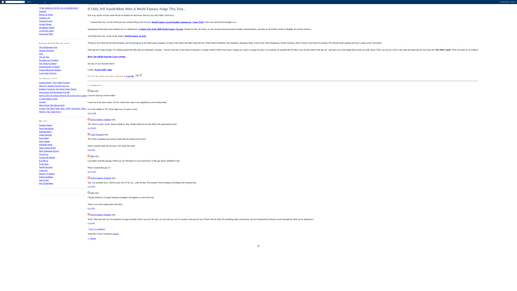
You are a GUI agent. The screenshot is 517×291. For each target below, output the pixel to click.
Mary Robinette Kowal (49, 151)
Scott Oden (44, 164)
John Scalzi (44, 180)
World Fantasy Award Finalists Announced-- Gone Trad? (177, 22)
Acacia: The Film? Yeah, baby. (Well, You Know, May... (63, 108)
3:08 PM (91, 150)
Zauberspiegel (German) (49, 67)
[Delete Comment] (96, 128)
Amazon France (46, 21)
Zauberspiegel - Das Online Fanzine (54, 83)
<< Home (92, 238)
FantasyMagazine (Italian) (50, 70)
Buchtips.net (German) (48, 60)
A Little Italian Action (48, 99)
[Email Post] (137, 76)
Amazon (42, 11)
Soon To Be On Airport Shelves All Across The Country (63, 95)
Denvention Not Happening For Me (54, 92)
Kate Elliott (44, 138)
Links (109, 70)
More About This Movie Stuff (51, 105)
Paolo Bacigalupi (46, 128)
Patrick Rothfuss (46, 177)
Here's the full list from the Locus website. (107, 57)
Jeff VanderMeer (46, 183)
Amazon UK (44, 18)
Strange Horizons (46, 50)
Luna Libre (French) (47, 73)
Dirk (92, 91)
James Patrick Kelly (47, 148)
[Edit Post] (141, 76)
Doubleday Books (47, 27)
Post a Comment (97, 229)
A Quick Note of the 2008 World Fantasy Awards (161, 29)
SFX (41, 54)
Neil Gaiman (44, 141)
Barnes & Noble (46, 14)
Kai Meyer (43, 161)
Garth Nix (43, 170)
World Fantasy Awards (135, 36)
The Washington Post (48, 47)
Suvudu (42, 102)
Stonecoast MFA (46, 34)
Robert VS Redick (47, 174)
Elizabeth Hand (45, 144)
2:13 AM (91, 223)
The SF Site (44, 57)
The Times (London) (48, 63)
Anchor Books (45, 24)
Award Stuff (100, 70)
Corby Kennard (97, 134)
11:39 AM (92, 128)
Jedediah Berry (45, 132)
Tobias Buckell (45, 135)
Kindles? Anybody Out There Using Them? (57, 89)
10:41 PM (92, 113)
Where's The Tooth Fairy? (50, 112)
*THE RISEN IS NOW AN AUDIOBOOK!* (59, 8)
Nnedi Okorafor (46, 167)
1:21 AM (91, 208)
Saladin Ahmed (45, 125)
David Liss (43, 154)
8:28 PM (130, 76)
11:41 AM (92, 172)
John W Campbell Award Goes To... (54, 86)
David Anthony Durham (100, 119)
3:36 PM (91, 187)
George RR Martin (47, 157)
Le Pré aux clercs (46, 31)
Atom (115, 234)
